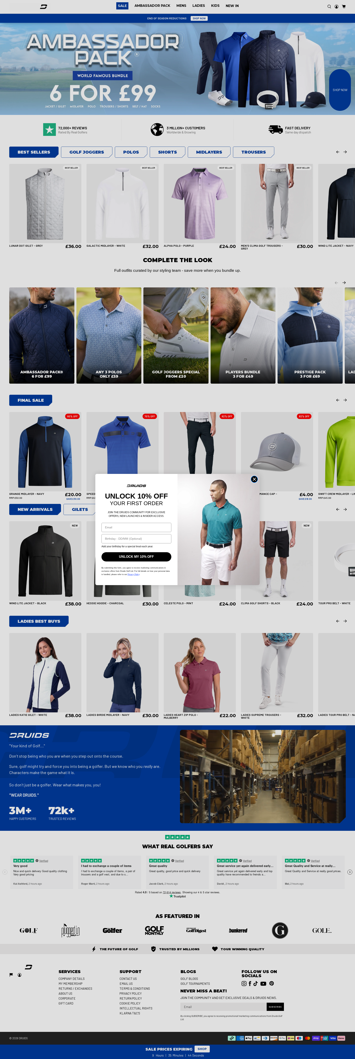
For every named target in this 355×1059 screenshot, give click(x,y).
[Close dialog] (254, 479)
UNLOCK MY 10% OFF (136, 556)
